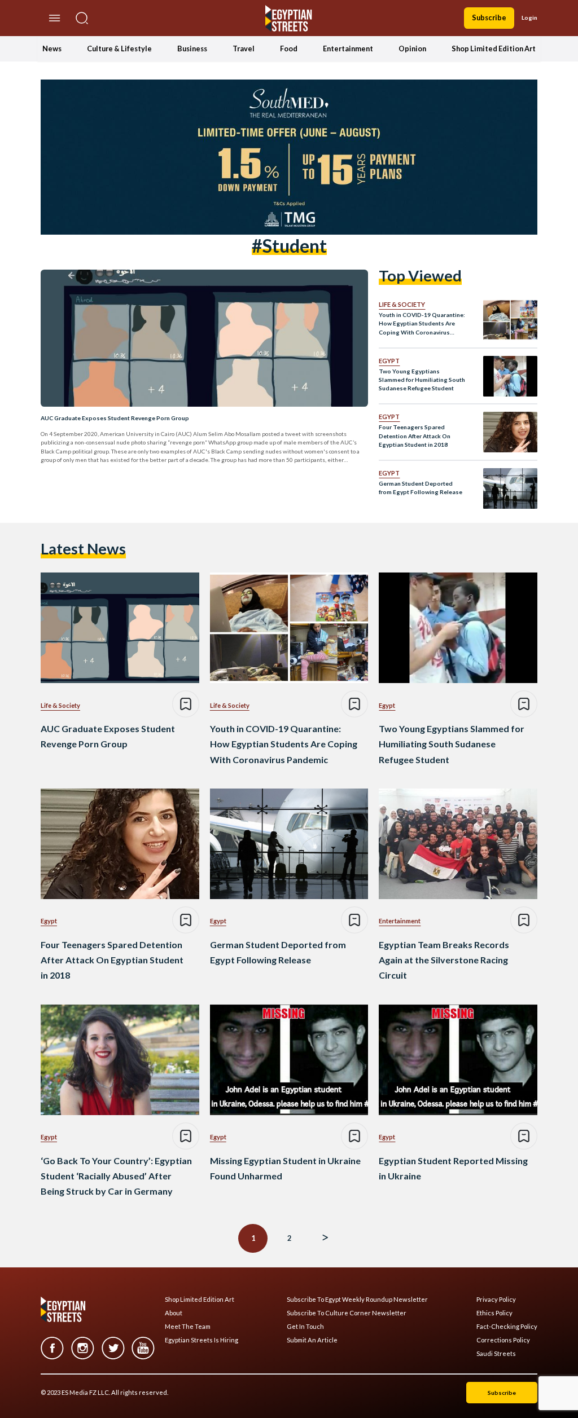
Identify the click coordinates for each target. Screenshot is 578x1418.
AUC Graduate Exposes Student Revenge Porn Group (115, 418)
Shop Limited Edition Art (494, 48)
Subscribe (489, 17)
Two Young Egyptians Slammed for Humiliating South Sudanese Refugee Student (422, 380)
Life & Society (402, 304)
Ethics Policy (494, 1313)
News (52, 48)
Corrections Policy (503, 1340)
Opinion (412, 48)
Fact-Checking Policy (506, 1326)
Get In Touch (305, 1326)
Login (529, 17)
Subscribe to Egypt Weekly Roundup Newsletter (357, 1299)
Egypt (389, 360)
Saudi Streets (496, 1353)
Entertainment (348, 48)
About (173, 1313)
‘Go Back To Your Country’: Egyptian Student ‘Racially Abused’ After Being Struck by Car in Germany (116, 1175)
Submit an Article (312, 1340)
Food (288, 48)
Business (192, 48)
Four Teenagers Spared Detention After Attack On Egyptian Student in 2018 (414, 436)
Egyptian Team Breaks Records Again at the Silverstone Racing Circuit (444, 959)
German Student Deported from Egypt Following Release (420, 487)
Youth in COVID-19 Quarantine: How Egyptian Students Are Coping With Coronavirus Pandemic (422, 324)
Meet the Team (188, 1326)
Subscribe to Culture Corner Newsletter (346, 1313)
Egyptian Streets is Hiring (201, 1340)
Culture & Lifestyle (119, 48)
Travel (244, 48)
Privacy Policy (496, 1299)
